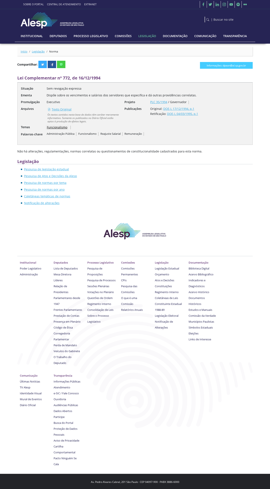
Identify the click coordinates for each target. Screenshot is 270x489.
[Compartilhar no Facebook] (52, 64)
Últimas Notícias (30, 381)
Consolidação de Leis (100, 310)
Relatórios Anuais (132, 310)
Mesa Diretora (62, 274)
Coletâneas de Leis (166, 298)
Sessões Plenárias (98, 286)
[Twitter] (210, 4)
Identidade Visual (31, 393)
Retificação (157, 114)
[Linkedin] (217, 4)
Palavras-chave (32, 134)
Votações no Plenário (100, 292)
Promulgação (30, 102)
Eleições (193, 333)
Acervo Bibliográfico (201, 274)
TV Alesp (25, 387)
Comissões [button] (123, 36)
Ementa (26, 95)
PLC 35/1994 (158, 102)
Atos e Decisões (164, 280)
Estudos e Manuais (200, 310)
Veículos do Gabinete (67, 351)
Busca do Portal (63, 423)
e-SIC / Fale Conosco (66, 393)
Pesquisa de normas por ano (44, 189)
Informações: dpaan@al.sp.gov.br (226, 65)
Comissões (128, 262)
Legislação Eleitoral (166, 316)
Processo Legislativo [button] (91, 36)
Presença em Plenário (67, 321)
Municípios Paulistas (201, 321)
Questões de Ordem (100, 298)
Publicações (133, 109)
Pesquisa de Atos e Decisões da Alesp (50, 176)
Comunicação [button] (205, 36)
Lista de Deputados (66, 268)
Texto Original (62, 109)
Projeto (129, 102)
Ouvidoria (60, 399)
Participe (59, 417)
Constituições (163, 286)
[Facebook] (203, 4)
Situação (27, 88)
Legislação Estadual (167, 268)
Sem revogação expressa (64, 88)
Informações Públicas (67, 381)
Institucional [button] (32, 36)
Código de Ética (63, 327)
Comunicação (29, 375)
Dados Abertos (63, 411)
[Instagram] (224, 4)
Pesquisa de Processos (101, 280)
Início (24, 51)
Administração (29, 274)
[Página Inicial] (52, 19)
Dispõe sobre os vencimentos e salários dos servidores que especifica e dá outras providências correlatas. (122, 95)
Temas (25, 127)
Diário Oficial (28, 405)
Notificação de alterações (41, 203)
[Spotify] (238, 4)
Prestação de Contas (66, 316)
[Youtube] (231, 4)
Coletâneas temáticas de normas (47, 196)
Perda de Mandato (65, 345)
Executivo (53, 102)
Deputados (61, 262)
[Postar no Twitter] (42, 64)
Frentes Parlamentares (68, 310)
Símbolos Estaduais (201, 327)
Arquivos (27, 109)
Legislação (38, 51)
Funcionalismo (57, 127)
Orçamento (162, 274)
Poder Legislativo (30, 268)
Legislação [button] (147, 36)
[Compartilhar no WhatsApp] (61, 64)
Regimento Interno (99, 304)
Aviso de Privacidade (66, 440)
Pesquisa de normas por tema (45, 183)
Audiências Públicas (66, 405)
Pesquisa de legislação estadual (46, 169)
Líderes (58, 280)
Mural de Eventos (31, 399)
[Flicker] (245, 4)
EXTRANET (90, 4)
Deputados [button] (58, 36)
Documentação (198, 262)
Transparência (63, 375)
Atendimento (62, 387)
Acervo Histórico (199, 292)
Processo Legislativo (100, 262)
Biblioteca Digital (199, 268)
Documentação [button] (175, 36)
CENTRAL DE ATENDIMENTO (64, 4)
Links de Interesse (200, 339)
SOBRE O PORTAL (33, 4)
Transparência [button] (235, 36)
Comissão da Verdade (202, 316)
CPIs (124, 280)
